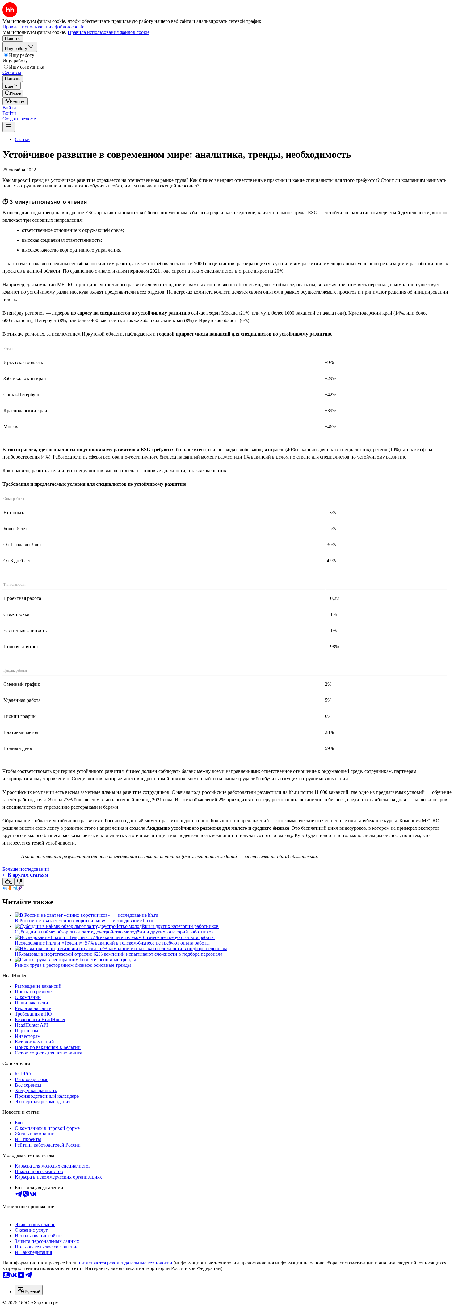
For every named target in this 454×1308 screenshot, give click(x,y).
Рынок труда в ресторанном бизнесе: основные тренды (73, 965)
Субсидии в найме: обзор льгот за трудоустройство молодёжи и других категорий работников (114, 931)
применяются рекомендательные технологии (125, 1262)
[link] (12, 93)
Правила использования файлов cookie (108, 32)
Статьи (22, 139)
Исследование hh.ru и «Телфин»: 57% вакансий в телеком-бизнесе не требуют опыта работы (112, 942)
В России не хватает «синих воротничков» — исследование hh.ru (84, 920)
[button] (9, 107)
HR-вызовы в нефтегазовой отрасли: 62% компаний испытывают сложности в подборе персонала (118, 954)
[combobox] (29, 1290)
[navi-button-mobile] (8, 127)
